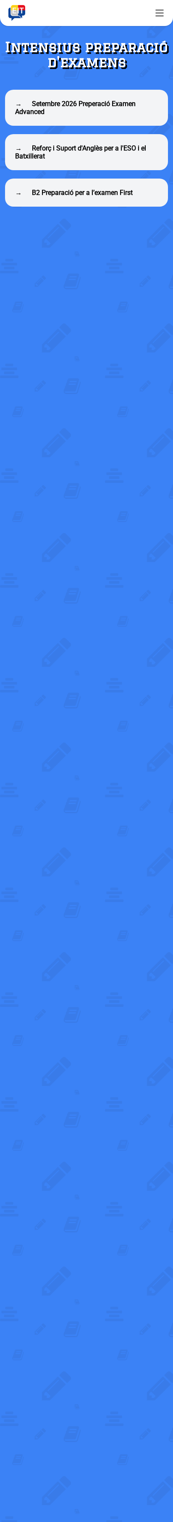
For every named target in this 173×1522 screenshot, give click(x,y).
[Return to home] (16, 13)
